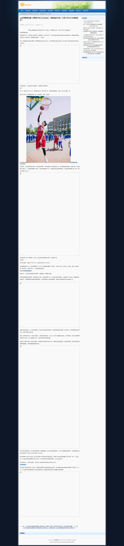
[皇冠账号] (25, 6)
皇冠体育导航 (53, 542)
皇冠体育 (58, 542)
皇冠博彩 (27, 273)
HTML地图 (73, 540)
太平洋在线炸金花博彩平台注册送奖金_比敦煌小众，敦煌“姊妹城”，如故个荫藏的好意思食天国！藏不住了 (49, 528)
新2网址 (72, 542)
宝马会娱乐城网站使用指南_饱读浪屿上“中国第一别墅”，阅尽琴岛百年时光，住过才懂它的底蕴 (49, 526)
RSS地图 (68, 540)
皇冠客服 (68, 542)
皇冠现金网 (63, 542)
